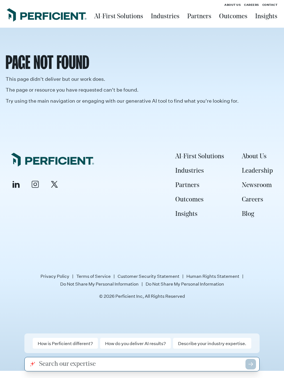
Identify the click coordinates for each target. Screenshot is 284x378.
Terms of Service (93, 276)
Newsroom (257, 185)
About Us (232, 5)
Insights (266, 16)
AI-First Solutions (118, 16)
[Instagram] (35, 184)
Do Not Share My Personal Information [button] (185, 284)
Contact (270, 5)
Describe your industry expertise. (212, 343)
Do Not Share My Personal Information (99, 284)
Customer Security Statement (148, 276)
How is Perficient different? (65, 343)
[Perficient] (47, 15)
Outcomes (233, 16)
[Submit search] (250, 364)
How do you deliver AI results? (135, 343)
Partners (199, 16)
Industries (165, 16)
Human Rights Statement (212, 276)
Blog (248, 214)
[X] (54, 184)
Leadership (257, 171)
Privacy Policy (54, 276)
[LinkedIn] (16, 184)
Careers (251, 5)
